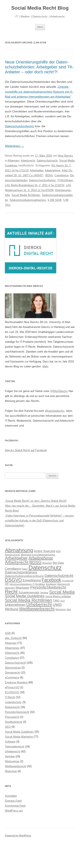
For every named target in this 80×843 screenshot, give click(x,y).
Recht (11, 591)
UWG (57, 604)
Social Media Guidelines (25, 596)
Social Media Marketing (19, 736)
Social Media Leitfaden (58, 596)
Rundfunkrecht (13, 721)
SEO (8, 726)
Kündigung (51, 584)
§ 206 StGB (55, 200)
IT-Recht (10, 697)
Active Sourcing (44, 551)
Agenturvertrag (12, 555)
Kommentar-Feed (15, 805)
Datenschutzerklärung (21, 572)
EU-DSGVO (12, 692)
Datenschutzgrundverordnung (24, 576)
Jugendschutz (13, 702)
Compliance (62, 175)
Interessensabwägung (20, 584)
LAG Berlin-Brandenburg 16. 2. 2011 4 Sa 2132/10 (34, 185)
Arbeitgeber (36, 170)
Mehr (45, 366)
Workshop (60, 609)
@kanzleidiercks (54, 410)
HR (7, 584)
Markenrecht (63, 584)
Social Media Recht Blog (40, 8)
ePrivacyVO (12, 687)
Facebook (51, 579)
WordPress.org (14, 810)
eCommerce (12, 677)
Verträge (10, 756)
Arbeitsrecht (28, 160)
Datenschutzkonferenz (19, 126)
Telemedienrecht (14, 746)
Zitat (68, 609)
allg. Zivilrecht (13, 638)
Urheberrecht (39, 604)
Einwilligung (32, 580)
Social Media (62, 591)
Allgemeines (12, 647)
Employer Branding (16, 682)
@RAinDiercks (59, 391)
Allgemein (13, 160)
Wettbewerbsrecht (37, 608)
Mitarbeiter (23, 587)
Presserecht (12, 716)
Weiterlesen (14, 146)
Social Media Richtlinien (25, 195)
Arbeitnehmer (52, 170)
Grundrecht (67, 580)
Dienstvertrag (13, 667)
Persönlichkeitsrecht (48, 587)
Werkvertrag (12, 761)
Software (10, 741)
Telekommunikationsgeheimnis (27, 200)
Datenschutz (45, 567)
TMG (56, 600)
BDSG (49, 175)
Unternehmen (15, 605)
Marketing (10, 588)
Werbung (11, 609)
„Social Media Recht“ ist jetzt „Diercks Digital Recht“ (36, 500)
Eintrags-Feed (13, 800)
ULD (62, 601)
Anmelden (11, 795)
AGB (58, 551)
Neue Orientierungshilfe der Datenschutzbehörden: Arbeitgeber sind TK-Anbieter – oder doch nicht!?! (39, 67)
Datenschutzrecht (47, 160)
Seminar (44, 592)
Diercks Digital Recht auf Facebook (26, 450)
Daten (25, 569)
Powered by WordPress (18, 835)
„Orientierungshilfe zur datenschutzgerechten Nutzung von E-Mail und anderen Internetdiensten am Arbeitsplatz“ (39, 91)
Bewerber (47, 563)
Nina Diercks (65, 155)
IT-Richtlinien (65, 180)
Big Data (58, 562)
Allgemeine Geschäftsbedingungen (38, 555)
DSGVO (13, 579)
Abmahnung (19, 550)
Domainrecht (12, 672)
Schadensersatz (28, 592)
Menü (40, 27)
